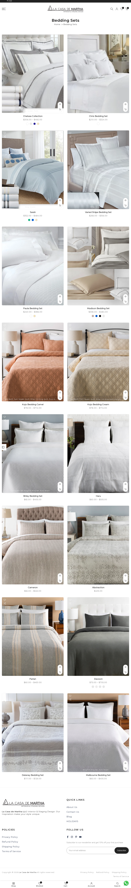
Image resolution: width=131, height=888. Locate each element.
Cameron (33, 587)
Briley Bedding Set (32, 496)
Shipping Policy (11, 846)
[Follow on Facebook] (68, 836)
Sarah (33, 212)
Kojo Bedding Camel (32, 404)
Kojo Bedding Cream (98, 404)
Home (57, 24)
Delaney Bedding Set (33, 775)
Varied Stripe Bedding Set (98, 212)
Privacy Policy (10, 837)
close (5, 1)
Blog (69, 816)
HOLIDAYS (72, 821)
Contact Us (73, 812)
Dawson (98, 679)
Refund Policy (10, 842)
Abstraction (98, 587)
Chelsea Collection (32, 116)
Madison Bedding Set (98, 308)
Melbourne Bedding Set (98, 775)
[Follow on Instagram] (72, 836)
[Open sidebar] (3, 447)
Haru (98, 496)
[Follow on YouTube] (80, 836)
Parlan (32, 679)
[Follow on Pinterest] (76, 836)
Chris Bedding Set (98, 116)
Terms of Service (11, 851)
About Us (72, 807)
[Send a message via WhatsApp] (126, 883)
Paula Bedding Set (32, 308)
